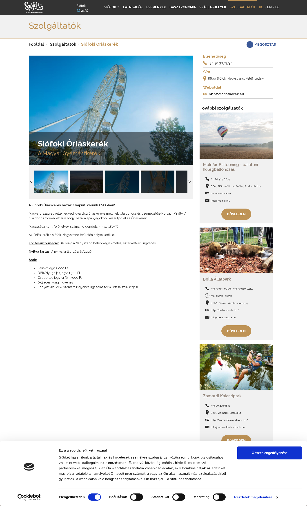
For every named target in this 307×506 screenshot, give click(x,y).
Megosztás (265, 45)
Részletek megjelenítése (253, 497)
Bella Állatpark (217, 279)
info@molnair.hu (220, 200)
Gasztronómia (182, 7)
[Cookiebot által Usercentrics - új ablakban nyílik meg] (29, 497)
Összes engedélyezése (269, 453)
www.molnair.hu (221, 193)
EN (269, 7)
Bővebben (236, 214)
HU (261, 7)
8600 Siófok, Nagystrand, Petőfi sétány (236, 78)
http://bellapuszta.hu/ (225, 310)
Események (156, 7)
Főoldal (36, 44)
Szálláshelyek (212, 7)
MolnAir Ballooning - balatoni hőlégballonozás (230, 167)
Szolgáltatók (63, 44)
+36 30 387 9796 (221, 63)
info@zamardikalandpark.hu (228, 427)
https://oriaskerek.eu (226, 94)
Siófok (110, 7)
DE (277, 7)
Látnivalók (133, 7)
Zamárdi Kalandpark (222, 396)
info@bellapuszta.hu (223, 317)
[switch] (136, 497)
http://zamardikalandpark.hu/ (229, 420)
